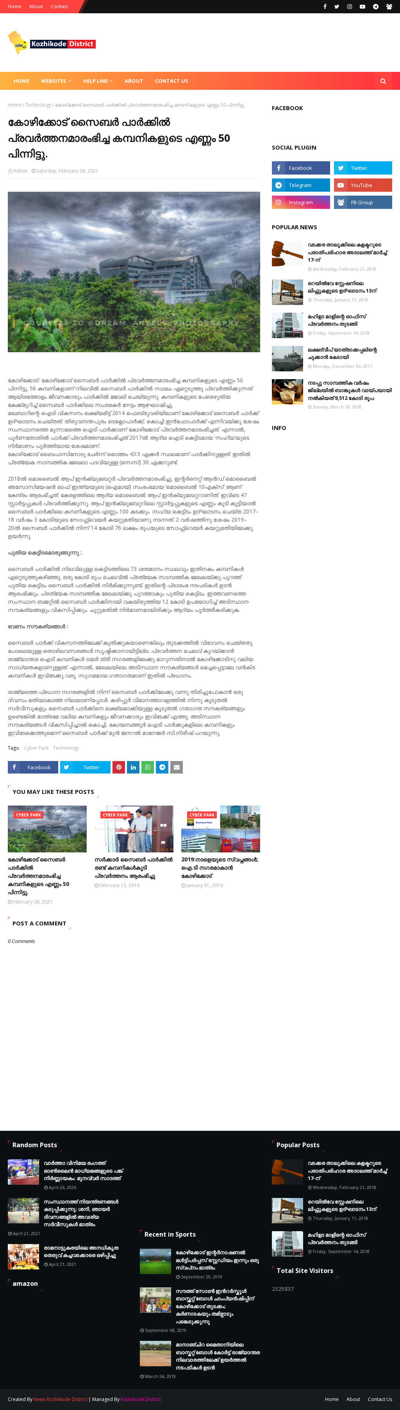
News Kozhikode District (60, 1399)
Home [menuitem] (21, 80)
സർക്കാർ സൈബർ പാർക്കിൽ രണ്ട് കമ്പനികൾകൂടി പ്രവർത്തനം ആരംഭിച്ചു (134, 867)
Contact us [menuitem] (171, 80)
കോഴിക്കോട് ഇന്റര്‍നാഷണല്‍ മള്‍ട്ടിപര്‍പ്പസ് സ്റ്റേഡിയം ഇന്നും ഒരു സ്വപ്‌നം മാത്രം (217, 1260)
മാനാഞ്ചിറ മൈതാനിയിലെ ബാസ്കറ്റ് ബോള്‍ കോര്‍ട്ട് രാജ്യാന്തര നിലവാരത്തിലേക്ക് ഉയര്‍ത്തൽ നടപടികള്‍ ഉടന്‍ (218, 1356)
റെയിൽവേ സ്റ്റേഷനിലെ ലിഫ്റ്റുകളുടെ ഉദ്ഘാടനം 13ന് (342, 287)
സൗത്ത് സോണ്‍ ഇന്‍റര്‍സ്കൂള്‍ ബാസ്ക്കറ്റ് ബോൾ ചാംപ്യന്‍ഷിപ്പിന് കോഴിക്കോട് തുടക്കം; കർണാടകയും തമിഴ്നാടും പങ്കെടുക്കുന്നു (215, 1306)
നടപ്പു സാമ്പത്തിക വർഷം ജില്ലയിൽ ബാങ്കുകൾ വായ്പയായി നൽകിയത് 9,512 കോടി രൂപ (350, 390)
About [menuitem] (134, 80)
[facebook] (325, 6)
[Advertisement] (179, 1180)
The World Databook (277, 1399)
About (36, 6)
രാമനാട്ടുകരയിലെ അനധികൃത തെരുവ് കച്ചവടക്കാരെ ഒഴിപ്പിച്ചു (81, 1251)
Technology (38, 105)
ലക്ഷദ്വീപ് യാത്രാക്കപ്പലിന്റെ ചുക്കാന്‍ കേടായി (342, 353)
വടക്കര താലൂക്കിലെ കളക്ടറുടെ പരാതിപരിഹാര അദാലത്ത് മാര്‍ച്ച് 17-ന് (347, 252)
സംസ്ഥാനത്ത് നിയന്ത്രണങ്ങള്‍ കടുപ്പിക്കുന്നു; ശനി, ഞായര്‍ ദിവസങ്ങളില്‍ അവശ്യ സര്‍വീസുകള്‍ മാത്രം (81, 1213)
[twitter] (336, 6)
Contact (59, 6)
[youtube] (362, 6)
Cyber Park (36, 748)
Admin (20, 171)
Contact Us (380, 1399)
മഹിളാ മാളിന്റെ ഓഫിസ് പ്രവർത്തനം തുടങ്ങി (337, 320)
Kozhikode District (141, 1399)
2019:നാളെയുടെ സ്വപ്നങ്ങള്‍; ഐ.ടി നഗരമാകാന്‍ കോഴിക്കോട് (219, 867)
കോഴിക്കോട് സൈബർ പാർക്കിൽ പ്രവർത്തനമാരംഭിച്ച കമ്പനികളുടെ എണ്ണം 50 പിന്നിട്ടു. (38, 876)
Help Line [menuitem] (95, 80)
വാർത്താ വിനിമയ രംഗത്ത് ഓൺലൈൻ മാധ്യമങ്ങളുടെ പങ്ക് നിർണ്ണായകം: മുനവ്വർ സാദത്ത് (83, 1170)
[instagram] (349, 6)
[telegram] (375, 6)
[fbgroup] (388, 6)
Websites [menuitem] (53, 80)
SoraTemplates (203, 1399)
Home (14, 6)
